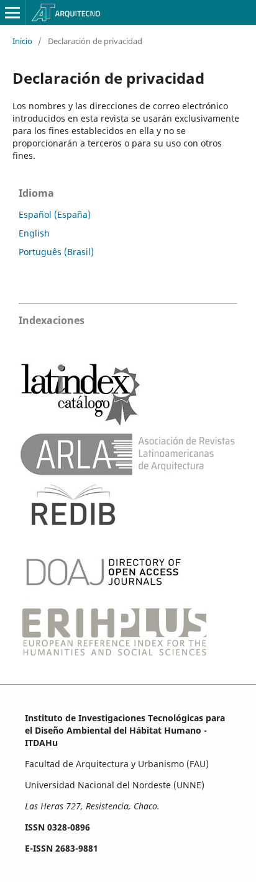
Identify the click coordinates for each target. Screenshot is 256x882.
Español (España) (55, 214)
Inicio (22, 41)
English (34, 233)
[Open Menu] (12, 12)
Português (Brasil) (56, 252)
